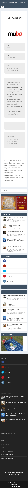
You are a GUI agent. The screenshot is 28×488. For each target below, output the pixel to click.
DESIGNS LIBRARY (15, 220)
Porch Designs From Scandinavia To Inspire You (16, 218)
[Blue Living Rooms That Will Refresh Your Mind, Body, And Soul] (4, 240)
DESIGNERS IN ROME (16, 234)
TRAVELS (3, 447)
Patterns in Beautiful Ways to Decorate (14, 226)
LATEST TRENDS (12, 250)
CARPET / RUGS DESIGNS (7, 451)
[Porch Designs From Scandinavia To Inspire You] (4, 219)
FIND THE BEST (15, 249)
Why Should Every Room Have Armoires (14, 247)
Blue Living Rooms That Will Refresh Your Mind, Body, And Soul (15, 239)
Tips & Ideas (15, 221)
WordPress (14, 484)
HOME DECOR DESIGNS (7, 458)
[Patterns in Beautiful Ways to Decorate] (4, 226)
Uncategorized (10, 251)
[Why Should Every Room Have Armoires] (4, 247)
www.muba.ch (10, 126)
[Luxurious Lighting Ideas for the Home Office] (4, 232)
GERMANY (17, 474)
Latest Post (17, 228)
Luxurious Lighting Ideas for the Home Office (15, 232)
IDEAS (21, 220)
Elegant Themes (14, 482)
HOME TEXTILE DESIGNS (7, 454)
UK (9, 474)
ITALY (12, 474)
